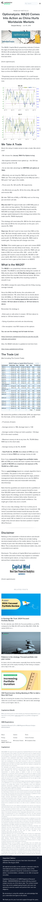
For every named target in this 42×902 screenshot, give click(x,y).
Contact (15, 737)
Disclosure (4, 740)
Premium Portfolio (21, 10)
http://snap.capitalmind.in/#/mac (12, 349)
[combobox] (31, 3)
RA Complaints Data (30, 740)
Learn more (18, 715)
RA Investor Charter (18, 740)
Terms (26, 734)
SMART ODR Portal (6, 742)
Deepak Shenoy (16, 25)
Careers (15, 734)
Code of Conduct (29, 737)
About (3, 734)
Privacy (3, 737)
